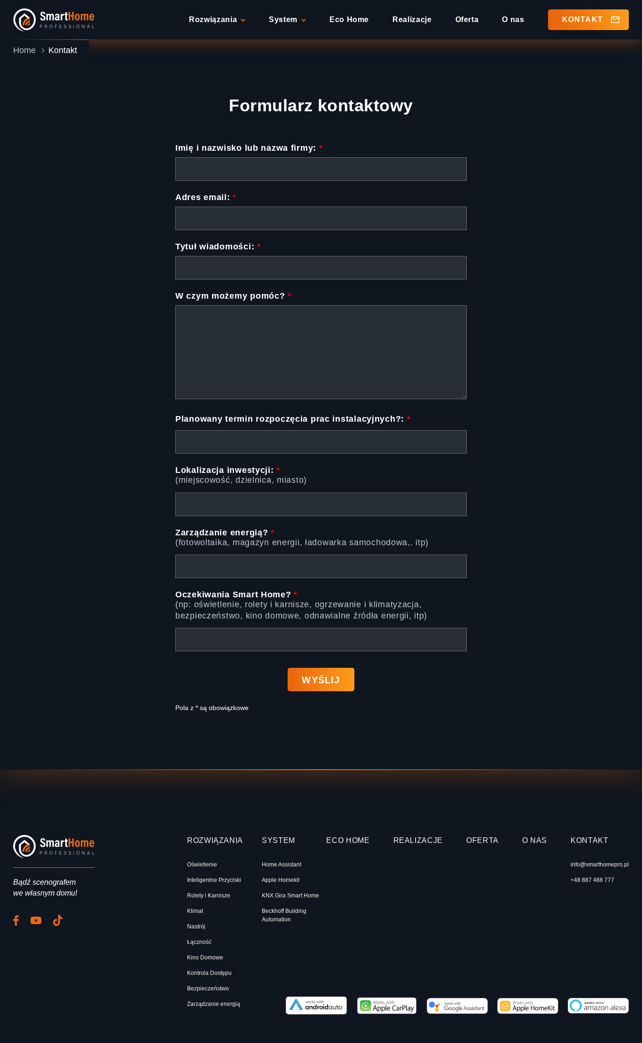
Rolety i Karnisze (208, 895)
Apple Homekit (280, 880)
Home (24, 50)
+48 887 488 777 (592, 880)
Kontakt (582, 19)
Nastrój (196, 926)
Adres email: (205, 197)
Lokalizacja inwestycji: (227, 470)
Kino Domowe (205, 957)
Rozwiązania (213, 19)
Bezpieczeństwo (208, 988)
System (283, 19)
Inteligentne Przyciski (214, 880)
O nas (513, 19)
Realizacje (411, 19)
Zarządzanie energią (213, 1004)
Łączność (199, 942)
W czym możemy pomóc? (233, 296)
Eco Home (349, 19)
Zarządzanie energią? (224, 532)
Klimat (195, 911)
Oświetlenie (202, 864)
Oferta (467, 19)
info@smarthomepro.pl (600, 864)
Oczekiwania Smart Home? (236, 594)
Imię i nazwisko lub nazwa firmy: (249, 148)
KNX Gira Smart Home (290, 895)
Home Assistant (281, 864)
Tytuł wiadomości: (218, 246)
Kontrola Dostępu (209, 973)
